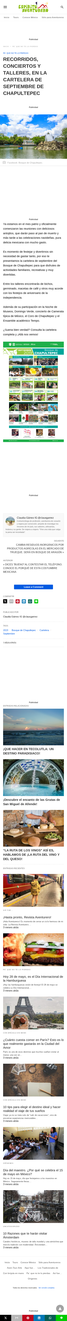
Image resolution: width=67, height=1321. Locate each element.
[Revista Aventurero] (33, 7)
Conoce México (30, 17)
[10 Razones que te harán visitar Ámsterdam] (33, 1206)
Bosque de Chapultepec (24, 630)
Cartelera (44, 630)
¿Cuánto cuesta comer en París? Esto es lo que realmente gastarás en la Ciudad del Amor (33, 1043)
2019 (5, 630)
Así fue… (8, 910)
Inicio (6, 17)
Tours (16, 17)
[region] (33, 30)
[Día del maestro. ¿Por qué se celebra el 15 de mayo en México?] (33, 1143)
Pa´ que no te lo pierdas (25, 46)
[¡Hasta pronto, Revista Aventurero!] (33, 890)
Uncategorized (11, 1226)
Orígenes (8, 1163)
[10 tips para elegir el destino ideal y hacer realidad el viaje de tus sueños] (33, 1080)
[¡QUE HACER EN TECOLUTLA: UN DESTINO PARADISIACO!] (33, 727)
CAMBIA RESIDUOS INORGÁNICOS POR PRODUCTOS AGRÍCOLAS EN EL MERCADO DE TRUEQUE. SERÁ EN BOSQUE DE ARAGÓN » (35, 548)
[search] (62, 7)
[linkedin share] (24, 601)
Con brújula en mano (14, 1033)
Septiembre (9, 633)
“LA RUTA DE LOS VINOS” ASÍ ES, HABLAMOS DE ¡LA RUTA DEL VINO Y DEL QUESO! (31, 855)
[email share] (11, 601)
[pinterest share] (18, 601)
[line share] (36, 601)
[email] (16, 1318)
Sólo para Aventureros (53, 17)
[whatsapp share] (30, 601)
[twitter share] (5, 601)
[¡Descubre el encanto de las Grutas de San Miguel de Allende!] (33, 777)
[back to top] (60, 1308)
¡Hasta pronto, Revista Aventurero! (27, 917)
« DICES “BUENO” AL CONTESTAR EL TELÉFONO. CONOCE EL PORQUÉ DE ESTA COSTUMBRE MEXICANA (32, 568)
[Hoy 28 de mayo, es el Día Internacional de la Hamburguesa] (33, 949)
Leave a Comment (33, 587)
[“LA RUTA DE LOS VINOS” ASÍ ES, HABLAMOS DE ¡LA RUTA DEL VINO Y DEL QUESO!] (33, 828)
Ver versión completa (46, 1288)
